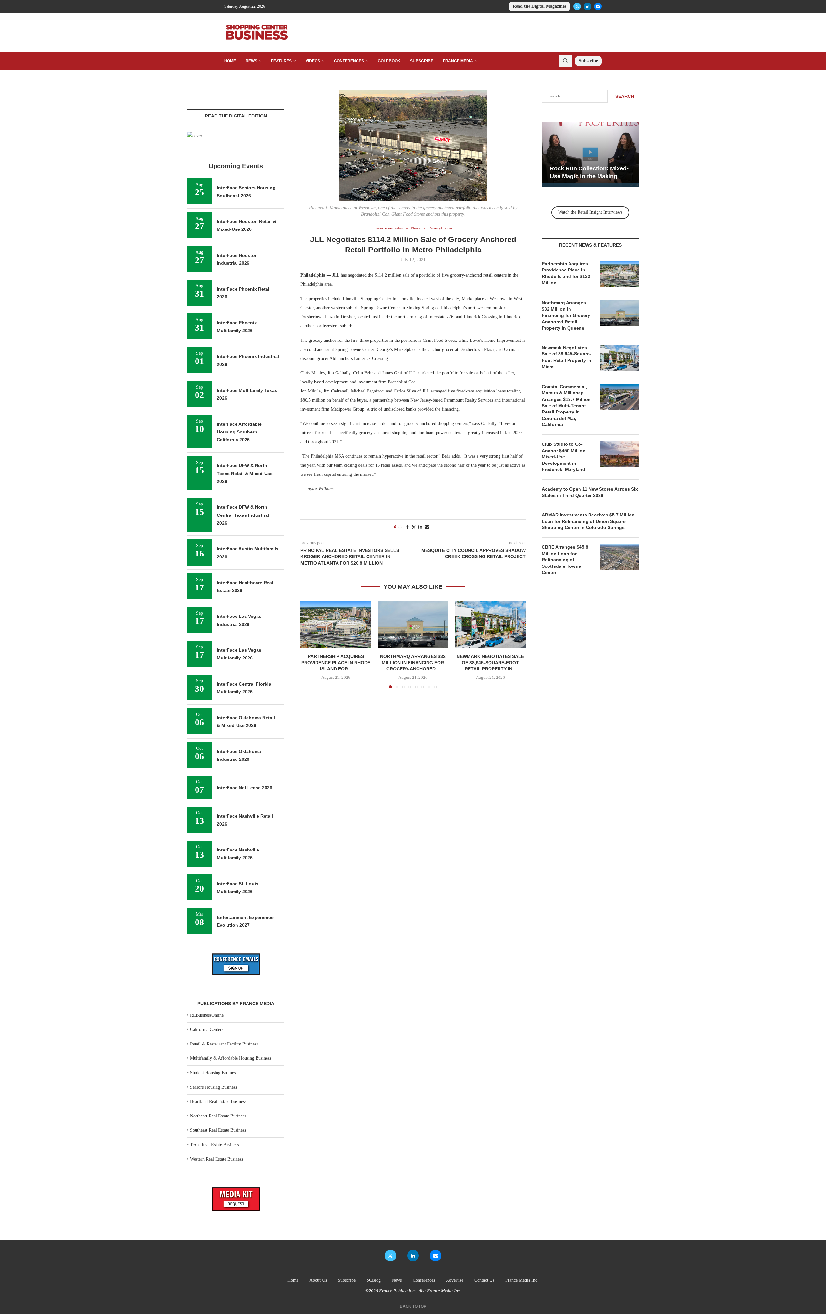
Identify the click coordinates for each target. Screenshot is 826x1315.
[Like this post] (400, 527)
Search (624, 96)
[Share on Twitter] (413, 527)
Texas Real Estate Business (214, 1144)
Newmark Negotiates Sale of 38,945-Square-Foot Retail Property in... (490, 662)
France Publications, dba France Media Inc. (420, 1291)
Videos (313, 61)
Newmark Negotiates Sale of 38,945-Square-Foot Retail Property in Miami (566, 357)
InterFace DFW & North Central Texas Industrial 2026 (243, 515)
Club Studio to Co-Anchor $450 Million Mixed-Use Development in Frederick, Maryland (564, 457)
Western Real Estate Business (216, 1159)
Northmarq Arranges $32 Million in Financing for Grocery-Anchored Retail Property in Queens (567, 315)
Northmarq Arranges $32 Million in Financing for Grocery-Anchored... (413, 662)
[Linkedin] (587, 6)
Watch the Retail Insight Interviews (590, 212)
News (251, 61)
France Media (458, 61)
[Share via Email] (427, 527)
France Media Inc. (522, 1280)
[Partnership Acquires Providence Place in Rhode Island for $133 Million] (335, 624)
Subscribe (421, 61)
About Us (318, 1280)
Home (230, 61)
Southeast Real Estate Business (218, 1130)
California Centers (206, 1029)
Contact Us (484, 1280)
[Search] (565, 61)
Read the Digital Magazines (539, 6)
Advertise (454, 1280)
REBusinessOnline (207, 1015)
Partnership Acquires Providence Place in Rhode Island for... (335, 662)
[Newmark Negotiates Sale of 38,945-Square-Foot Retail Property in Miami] (490, 624)
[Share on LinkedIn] (420, 527)
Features (281, 61)
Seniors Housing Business (213, 1087)
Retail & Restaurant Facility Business (224, 1044)
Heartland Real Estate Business (218, 1101)
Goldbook (389, 61)
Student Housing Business (213, 1072)
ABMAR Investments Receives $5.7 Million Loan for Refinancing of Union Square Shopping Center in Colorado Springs (588, 521)
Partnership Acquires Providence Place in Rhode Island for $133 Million (566, 273)
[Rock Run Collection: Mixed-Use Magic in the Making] (590, 154)
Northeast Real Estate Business (218, 1116)
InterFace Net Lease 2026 (244, 787)
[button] (309, 644)
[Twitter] (577, 6)
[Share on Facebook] (407, 527)
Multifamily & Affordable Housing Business (230, 1058)
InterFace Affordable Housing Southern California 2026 (239, 432)
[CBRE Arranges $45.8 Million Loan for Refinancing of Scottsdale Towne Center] (619, 557)
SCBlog (374, 1280)
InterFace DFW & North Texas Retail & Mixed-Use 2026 (245, 473)
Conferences (349, 61)
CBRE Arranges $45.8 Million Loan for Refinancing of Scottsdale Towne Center (565, 560)
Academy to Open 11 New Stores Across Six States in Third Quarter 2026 (590, 492)
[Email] (598, 6)
